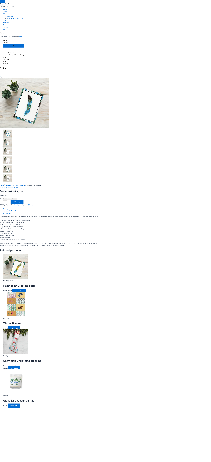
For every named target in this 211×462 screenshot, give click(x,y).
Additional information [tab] (10, 211)
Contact (5, 64)
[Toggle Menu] (13, 46)
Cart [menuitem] (4, 29)
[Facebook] (3, 68)
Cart (4, 66)
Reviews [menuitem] (5, 25)
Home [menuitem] (5, 9)
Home (5, 40)
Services (6, 59)
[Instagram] (0, 68)
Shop (5, 57)
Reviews (5, 61)
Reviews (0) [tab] (7, 213)
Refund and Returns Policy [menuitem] (15, 18)
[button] (7, 42)
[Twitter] (5, 68)
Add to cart (17, 202)
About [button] (5, 13)
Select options (19, 291)
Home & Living (9, 185)
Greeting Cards (20, 185)
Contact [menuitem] (5, 27)
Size (1, 199)
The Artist (11, 53)
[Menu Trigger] (2, 1)
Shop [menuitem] (5, 20)
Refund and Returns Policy (16, 55)
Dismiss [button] (21, 36)
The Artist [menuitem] (10, 16)
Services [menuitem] (6, 22)
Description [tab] (6, 209)
